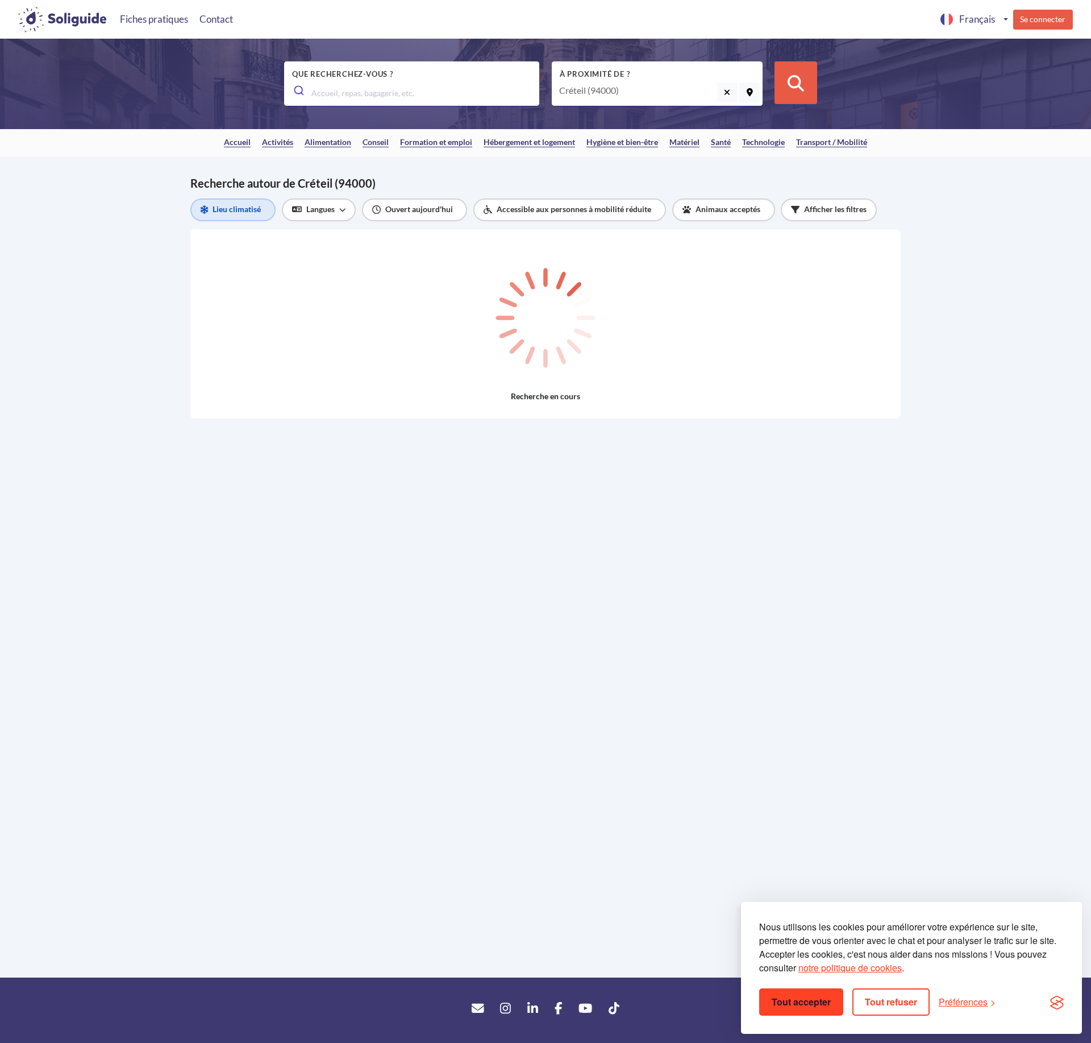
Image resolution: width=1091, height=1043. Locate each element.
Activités (277, 142)
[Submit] (298, 90)
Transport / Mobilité (831, 142)
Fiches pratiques (154, 19)
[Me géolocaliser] (749, 92)
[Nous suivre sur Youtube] (586, 1008)
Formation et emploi (436, 142)
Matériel (684, 142)
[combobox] (412, 92)
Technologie (763, 142)
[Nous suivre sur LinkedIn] (533, 1008)
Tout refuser (891, 1001)
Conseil (376, 142)
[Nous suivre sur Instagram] (505, 1008)
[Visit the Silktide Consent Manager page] (1057, 1002)
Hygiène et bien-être (622, 142)
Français (977, 19)
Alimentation (328, 142)
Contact (216, 19)
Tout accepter (801, 1001)
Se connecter (1042, 19)
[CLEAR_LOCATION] (727, 92)
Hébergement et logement (529, 142)
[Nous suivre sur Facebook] (558, 1008)
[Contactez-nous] (478, 1008)
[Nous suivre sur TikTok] (614, 1008)
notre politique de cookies (850, 967)
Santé (721, 142)
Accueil (237, 142)
